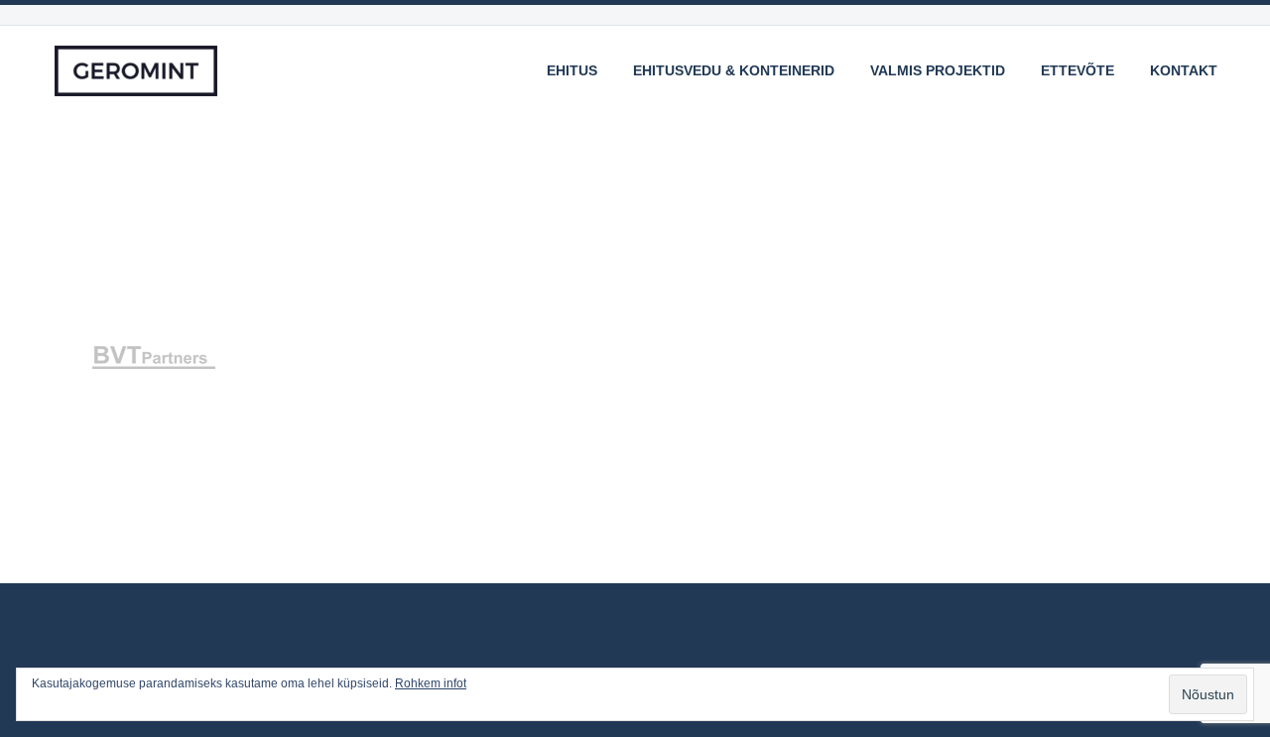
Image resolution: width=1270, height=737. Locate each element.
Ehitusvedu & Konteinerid (733, 70)
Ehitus (572, 70)
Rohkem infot (430, 683)
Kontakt (1183, 70)
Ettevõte (1077, 70)
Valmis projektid (937, 70)
